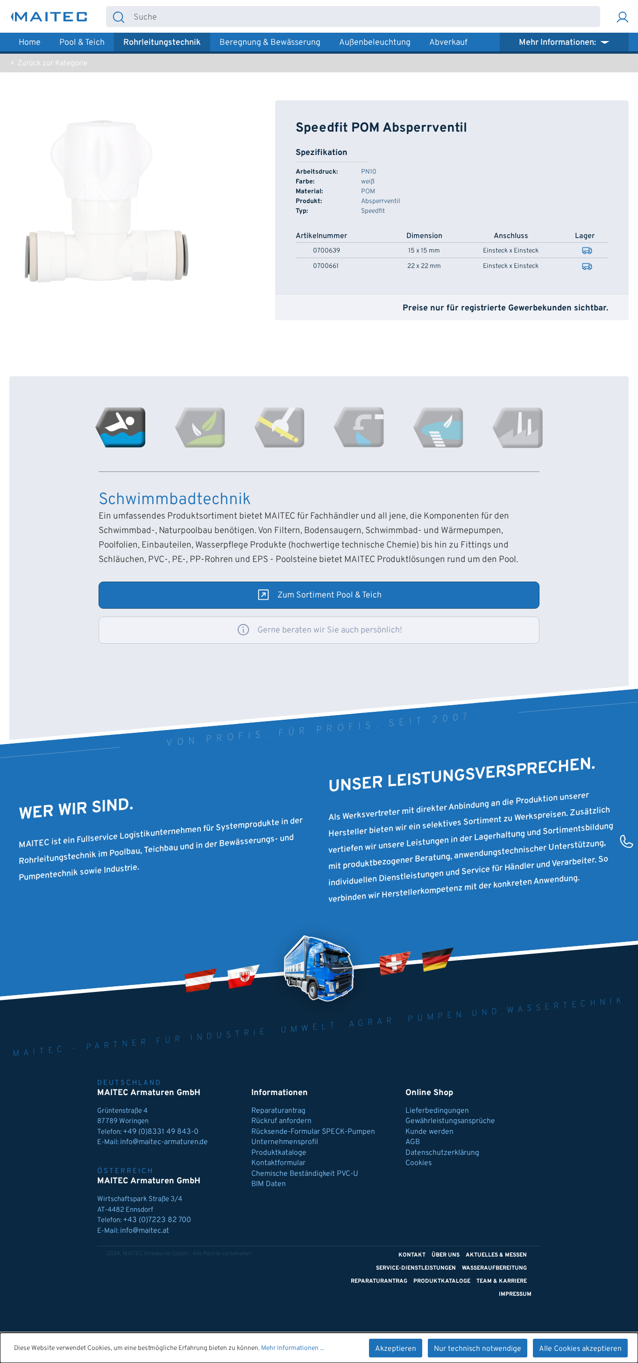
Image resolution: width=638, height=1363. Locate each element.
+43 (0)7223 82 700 (157, 1220)
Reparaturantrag (278, 1111)
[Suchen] (118, 16)
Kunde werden (429, 1132)
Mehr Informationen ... (292, 1348)
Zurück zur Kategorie (51, 63)
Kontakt (411, 1255)
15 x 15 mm (424, 251)
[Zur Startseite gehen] (49, 16)
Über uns (446, 1255)
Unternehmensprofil (284, 1142)
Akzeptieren (395, 1349)
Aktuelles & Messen (496, 1255)
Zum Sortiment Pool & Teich (329, 595)
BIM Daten (268, 1184)
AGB (412, 1142)
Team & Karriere (501, 1281)
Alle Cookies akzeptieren (580, 1349)
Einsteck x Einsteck (511, 251)
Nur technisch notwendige (477, 1349)
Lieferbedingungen (437, 1111)
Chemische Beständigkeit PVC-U (304, 1174)
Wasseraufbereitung (494, 1268)
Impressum (515, 1294)
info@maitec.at (144, 1231)
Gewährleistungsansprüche (450, 1121)
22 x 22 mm (424, 266)
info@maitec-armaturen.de (164, 1142)
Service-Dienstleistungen (416, 1268)
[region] (106, 200)
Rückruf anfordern (281, 1121)
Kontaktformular (278, 1163)
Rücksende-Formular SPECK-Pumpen (313, 1132)
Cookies (418, 1163)
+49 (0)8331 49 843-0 (161, 1132)
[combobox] (365, 16)
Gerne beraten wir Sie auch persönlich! (329, 630)
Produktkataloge (278, 1153)
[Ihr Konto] (623, 16)
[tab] (120, 427)
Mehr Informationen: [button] (558, 42)
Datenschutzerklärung (442, 1153)
